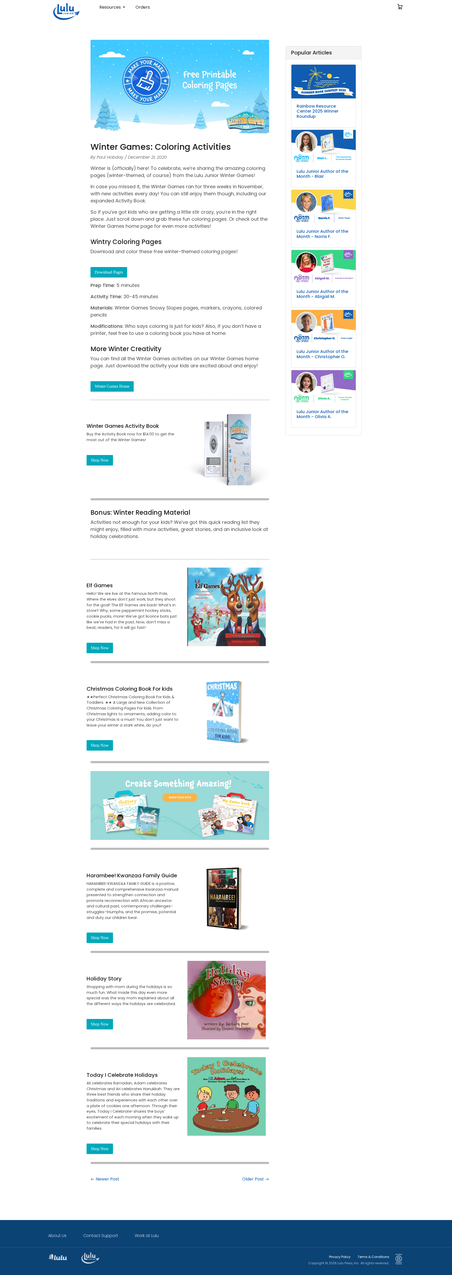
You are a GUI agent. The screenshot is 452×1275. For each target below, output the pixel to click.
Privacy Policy (340, 1257)
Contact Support (100, 1236)
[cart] (400, 7)
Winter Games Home (112, 386)
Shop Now (100, 460)
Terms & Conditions (373, 1257)
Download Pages (109, 272)
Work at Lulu (147, 1236)
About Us (57, 1236)
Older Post (253, 1179)
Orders (142, 7)
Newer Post (107, 1179)
